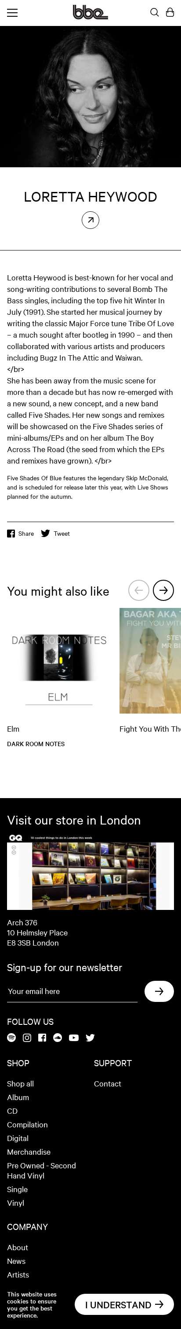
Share (26, 533)
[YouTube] (74, 1038)
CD (12, 1110)
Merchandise (29, 1151)
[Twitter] (90, 1038)
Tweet (62, 533)
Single (17, 1189)
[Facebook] (42, 1038)
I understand (118, 1304)
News (16, 1260)
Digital (18, 1138)
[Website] (90, 220)
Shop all (20, 1083)
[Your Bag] (170, 12)
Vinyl (15, 1202)
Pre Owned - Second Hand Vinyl (41, 1170)
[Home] (90, 16)
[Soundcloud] (57, 1038)
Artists (18, 1274)
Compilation (27, 1124)
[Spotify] (11, 1038)
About (17, 1247)
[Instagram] (27, 1038)
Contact (107, 1083)
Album (18, 1097)
